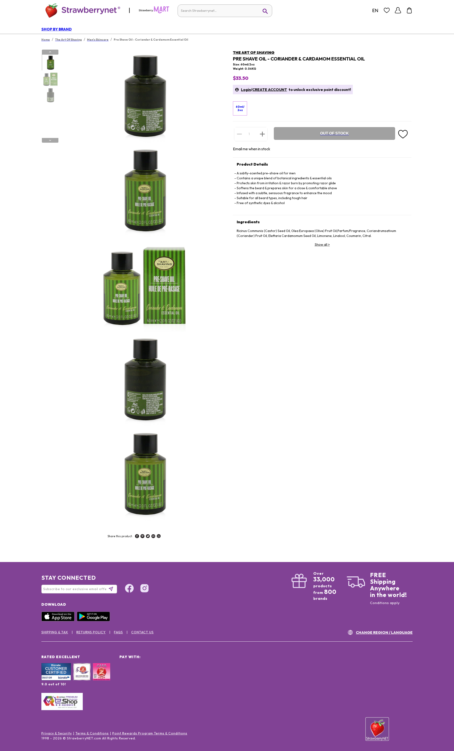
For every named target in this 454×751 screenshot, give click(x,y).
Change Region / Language (384, 632)
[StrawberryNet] (80, 10)
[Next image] (50, 140)
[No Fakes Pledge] (101, 677)
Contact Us (142, 632)
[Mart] (154, 12)
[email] (153, 537)
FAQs (118, 632)
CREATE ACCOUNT (269, 89)
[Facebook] (129, 589)
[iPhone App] (59, 620)
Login (246, 89)
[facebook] (137, 537)
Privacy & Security (56, 733)
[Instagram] (144, 589)
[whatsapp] (159, 537)
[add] (262, 134)
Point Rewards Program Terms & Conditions (149, 733)
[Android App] (94, 620)
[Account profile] (398, 10)
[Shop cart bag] (409, 10)
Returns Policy (91, 632)
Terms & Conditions (92, 733)
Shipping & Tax (54, 632)
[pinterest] (142, 537)
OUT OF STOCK (334, 133)
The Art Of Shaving (254, 52)
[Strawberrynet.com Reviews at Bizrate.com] (56, 679)
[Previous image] (50, 52)
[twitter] (148, 537)
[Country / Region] (375, 10)
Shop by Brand (56, 29)
